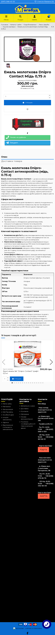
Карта (43, 449)
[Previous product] (52, 27)
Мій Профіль (8, 412)
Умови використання (27, 418)
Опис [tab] (4, 157)
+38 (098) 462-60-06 (45, 485)
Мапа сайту (7, 404)
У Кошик (29, 102)
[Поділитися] (27, 133)
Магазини (7, 406)
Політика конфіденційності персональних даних (28, 425)
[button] (12, 382)
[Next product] (53, 27)
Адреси (6, 422)
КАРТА (43, 496)
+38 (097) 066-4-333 (45, 430)
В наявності (25, 88)
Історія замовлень (7, 418)
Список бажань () (45, 2)
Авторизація (8, 409)
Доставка (24, 408)
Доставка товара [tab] (11, 161)
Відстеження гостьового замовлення (8, 427)
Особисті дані (8, 415)
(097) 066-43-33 (8, 2)
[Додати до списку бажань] (27, 109)
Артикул (21, 80)
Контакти (24, 411)
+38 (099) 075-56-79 (45, 477)
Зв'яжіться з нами (28, 406)
